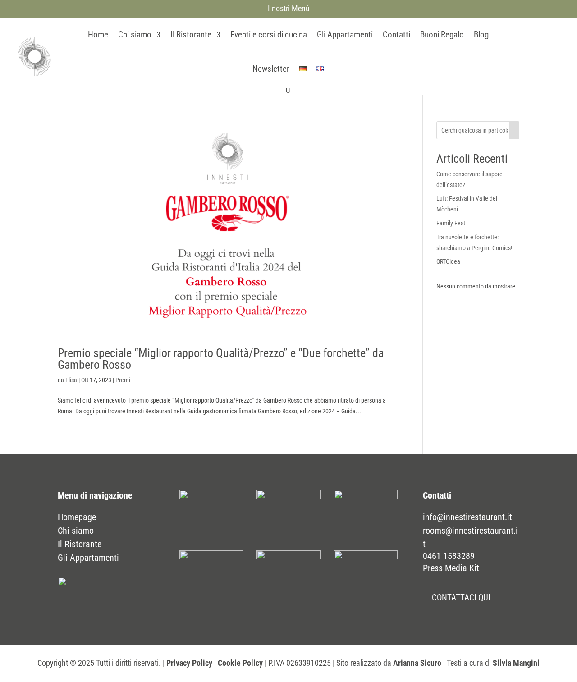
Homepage (77, 517)
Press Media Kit (451, 568)
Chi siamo (134, 34)
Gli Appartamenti (345, 34)
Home (98, 34)
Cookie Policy (240, 663)
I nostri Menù (289, 8)
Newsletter (270, 69)
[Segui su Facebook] (514, 54)
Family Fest (450, 223)
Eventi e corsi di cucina (268, 34)
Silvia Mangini (516, 663)
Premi (122, 380)
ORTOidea (448, 261)
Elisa (71, 380)
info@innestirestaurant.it (467, 517)
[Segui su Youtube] (548, 54)
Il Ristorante (190, 34)
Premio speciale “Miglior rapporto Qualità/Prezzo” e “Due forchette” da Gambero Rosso (221, 358)
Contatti (396, 34)
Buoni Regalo (442, 34)
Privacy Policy (189, 663)
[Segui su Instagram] (531, 54)
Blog (481, 34)
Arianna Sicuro (417, 663)
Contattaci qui (461, 597)
